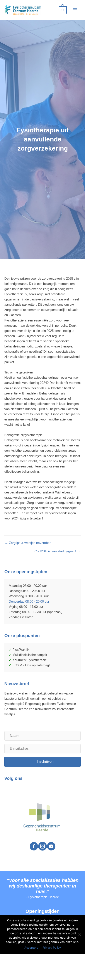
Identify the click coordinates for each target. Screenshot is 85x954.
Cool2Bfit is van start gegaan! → (57, 551)
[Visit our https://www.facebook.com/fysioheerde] (33, 847)
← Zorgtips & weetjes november (28, 543)
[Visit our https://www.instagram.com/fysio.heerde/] (42, 847)
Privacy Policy (51, 947)
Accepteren (32, 947)
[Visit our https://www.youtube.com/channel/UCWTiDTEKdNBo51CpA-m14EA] (51, 847)
